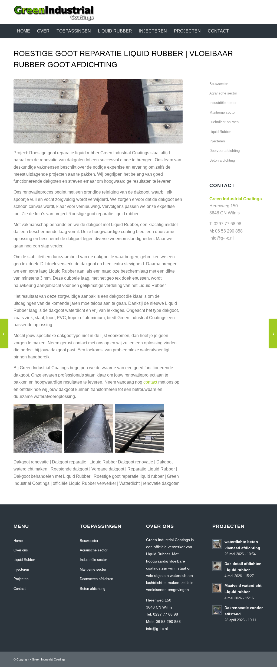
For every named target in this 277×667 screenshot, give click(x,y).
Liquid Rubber (220, 132)
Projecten (21, 579)
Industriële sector (222, 103)
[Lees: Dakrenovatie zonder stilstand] (217, 610)
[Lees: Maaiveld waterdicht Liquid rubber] (217, 588)
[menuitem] (24, 31)
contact (150, 382)
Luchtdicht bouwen (224, 122)
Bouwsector (218, 84)
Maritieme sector (222, 112)
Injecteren (217, 141)
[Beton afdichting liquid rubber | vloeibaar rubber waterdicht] (273, 333)
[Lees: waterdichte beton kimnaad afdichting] (217, 544)
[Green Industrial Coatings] (54, 12)
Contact (20, 589)
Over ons (21, 550)
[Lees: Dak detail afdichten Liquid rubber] (217, 566)
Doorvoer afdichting (224, 151)
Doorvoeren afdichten (96, 579)
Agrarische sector (223, 93)
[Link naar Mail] (259, 12)
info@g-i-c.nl (221, 238)
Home (18, 541)
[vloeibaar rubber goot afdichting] (4, 333)
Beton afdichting (222, 160)
